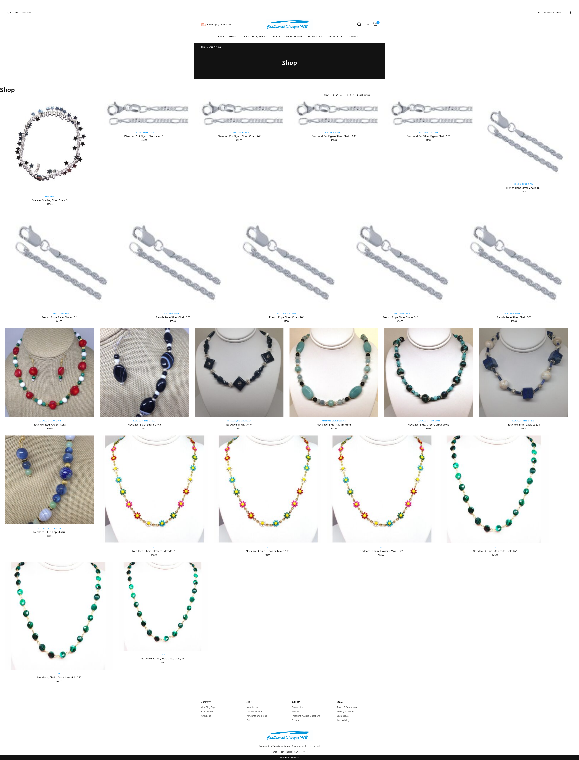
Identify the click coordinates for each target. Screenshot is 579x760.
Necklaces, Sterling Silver (49, 421)
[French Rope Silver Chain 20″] (173, 260)
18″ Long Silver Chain (333, 132)
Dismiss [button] (295, 757)
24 (337, 95)
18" (154, 547)
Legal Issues (343, 715)
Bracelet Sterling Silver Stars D (50, 200)
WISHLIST (561, 12)
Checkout (206, 715)
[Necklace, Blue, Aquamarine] (334, 372)
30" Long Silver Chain (513, 313)
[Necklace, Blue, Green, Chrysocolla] (428, 372)
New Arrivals (253, 707)
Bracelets (49, 196)
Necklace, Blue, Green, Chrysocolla (428, 424)
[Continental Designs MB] (289, 24)
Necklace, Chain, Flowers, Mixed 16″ (153, 551)
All (341, 95)
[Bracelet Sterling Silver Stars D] (49, 146)
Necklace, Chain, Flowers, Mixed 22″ (381, 551)
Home (220, 36)
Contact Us (355, 36)
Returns (296, 711)
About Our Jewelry (255, 36)
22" (381, 547)
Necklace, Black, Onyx (239, 424)
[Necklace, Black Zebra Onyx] (144, 372)
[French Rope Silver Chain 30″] (514, 260)
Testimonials (315, 36)
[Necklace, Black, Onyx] (239, 372)
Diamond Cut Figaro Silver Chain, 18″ (334, 136)
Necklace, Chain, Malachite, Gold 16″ (495, 551)
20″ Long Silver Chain (428, 132)
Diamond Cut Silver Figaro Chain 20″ (428, 136)
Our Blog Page (293, 36)
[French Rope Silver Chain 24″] (400, 260)
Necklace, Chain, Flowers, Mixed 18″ (267, 551)
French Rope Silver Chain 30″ (514, 317)
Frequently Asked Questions (306, 715)
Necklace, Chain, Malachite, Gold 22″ (59, 677)
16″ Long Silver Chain (144, 132)
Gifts (249, 720)
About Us (234, 36)
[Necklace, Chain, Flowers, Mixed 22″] (381, 489)
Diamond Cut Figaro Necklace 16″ (144, 136)
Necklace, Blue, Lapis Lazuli (523, 424)
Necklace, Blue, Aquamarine (334, 424)
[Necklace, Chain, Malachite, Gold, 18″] (163, 606)
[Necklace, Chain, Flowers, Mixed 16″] (154, 489)
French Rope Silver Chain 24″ (400, 317)
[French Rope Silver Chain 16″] (523, 139)
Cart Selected (335, 36)
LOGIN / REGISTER (545, 12)
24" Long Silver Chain (239, 132)
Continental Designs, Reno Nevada (288, 746)
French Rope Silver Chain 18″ (59, 317)
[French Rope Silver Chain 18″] (59, 260)
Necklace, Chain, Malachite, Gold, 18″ (163, 658)
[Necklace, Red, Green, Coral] (49, 372)
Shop (274, 36)
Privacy (295, 720)
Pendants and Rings (257, 715)
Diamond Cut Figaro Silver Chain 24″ (239, 136)
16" (495, 547)
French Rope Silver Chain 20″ (172, 317)
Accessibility (343, 720)
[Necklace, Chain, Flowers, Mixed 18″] (267, 489)
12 (333, 95)
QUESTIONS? (13, 12)
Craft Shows (207, 711)
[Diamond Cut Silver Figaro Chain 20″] (428, 114)
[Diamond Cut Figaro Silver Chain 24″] (239, 114)
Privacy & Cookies (345, 711)
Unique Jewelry (254, 711)
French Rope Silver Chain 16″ (523, 188)
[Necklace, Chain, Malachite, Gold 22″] (59, 616)
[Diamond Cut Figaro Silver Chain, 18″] (334, 114)
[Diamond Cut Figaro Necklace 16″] (144, 114)
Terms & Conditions (347, 707)
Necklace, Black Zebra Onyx (144, 424)
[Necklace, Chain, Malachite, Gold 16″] (495, 489)
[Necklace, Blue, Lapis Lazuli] (523, 372)
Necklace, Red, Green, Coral (49, 424)
